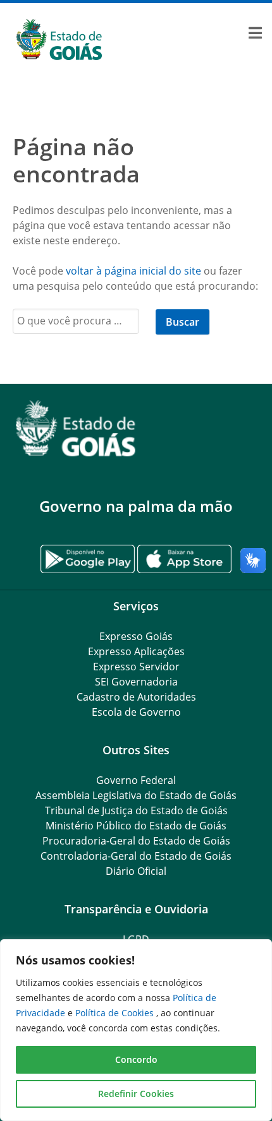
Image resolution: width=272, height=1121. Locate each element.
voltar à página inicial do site (133, 271)
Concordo (136, 1059)
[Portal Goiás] (136, 40)
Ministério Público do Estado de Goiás (136, 826)
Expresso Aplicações (136, 651)
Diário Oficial (136, 871)
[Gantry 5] (136, 428)
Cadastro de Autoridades (136, 697)
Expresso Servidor (136, 666)
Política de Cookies (115, 1013)
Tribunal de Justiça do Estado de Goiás (136, 810)
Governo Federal (136, 780)
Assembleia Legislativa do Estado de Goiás (136, 795)
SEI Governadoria (136, 682)
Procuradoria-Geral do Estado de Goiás (136, 841)
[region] (136, 1030)
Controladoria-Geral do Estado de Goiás (136, 856)
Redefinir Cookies (136, 1094)
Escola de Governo (136, 712)
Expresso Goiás (136, 636)
